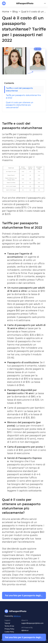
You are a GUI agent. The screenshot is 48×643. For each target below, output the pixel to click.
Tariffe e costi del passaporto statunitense (19, 89)
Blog (15, 11)
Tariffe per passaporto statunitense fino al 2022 (23, 96)
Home (5, 11)
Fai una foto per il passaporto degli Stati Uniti (25, 637)
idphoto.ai (16, 616)
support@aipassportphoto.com (32, 623)
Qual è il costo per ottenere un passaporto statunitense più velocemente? (19, 105)
